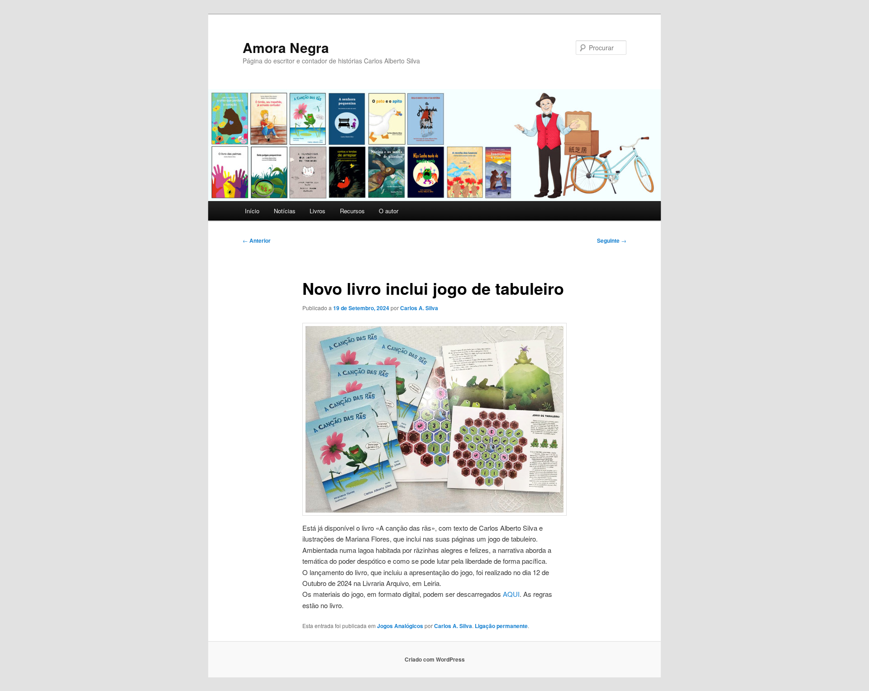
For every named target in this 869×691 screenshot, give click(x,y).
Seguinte (611, 240)
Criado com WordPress (435, 659)
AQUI (511, 594)
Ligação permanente (501, 626)
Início (252, 210)
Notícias (285, 210)
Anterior (257, 240)
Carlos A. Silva (419, 308)
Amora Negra (286, 47)
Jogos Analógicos (400, 626)
